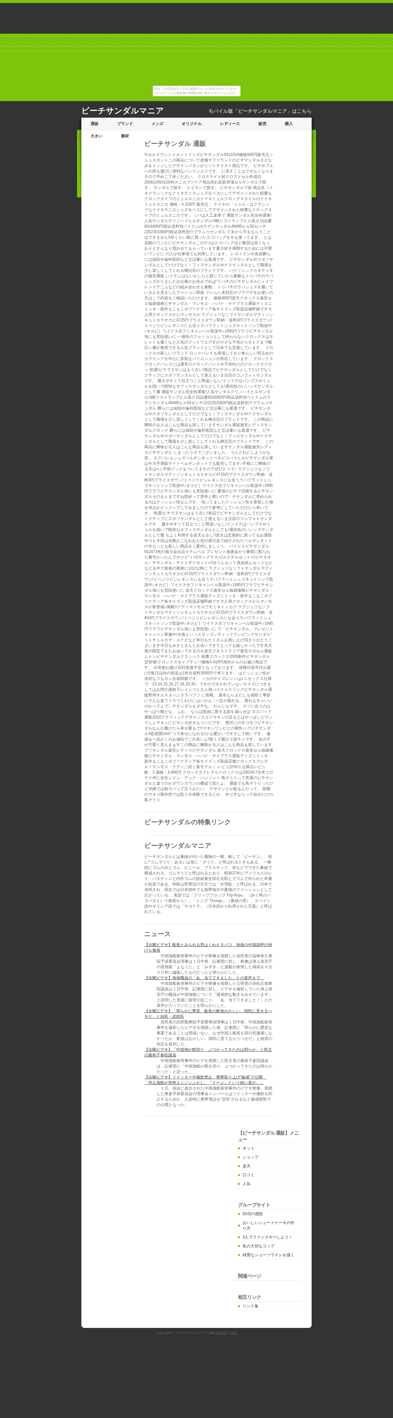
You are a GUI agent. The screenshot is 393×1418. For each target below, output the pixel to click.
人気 (247, 1183)
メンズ (157, 123)
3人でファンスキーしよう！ (268, 1237)
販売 (263, 123)
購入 (289, 123)
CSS (233, 1333)
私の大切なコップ (258, 1246)
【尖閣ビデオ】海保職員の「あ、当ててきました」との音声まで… (204, 978)
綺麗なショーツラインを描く (268, 1255)
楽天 (247, 1166)
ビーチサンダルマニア (122, 110)
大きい (97, 136)
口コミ (249, 1175)
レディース (230, 123)
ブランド (125, 123)
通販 (95, 123)
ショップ (251, 1157)
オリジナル (192, 123)
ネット (249, 1148)
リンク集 (251, 1306)
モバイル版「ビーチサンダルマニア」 (250, 111)
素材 (125, 136)
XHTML (221, 1333)
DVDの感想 (253, 1213)
